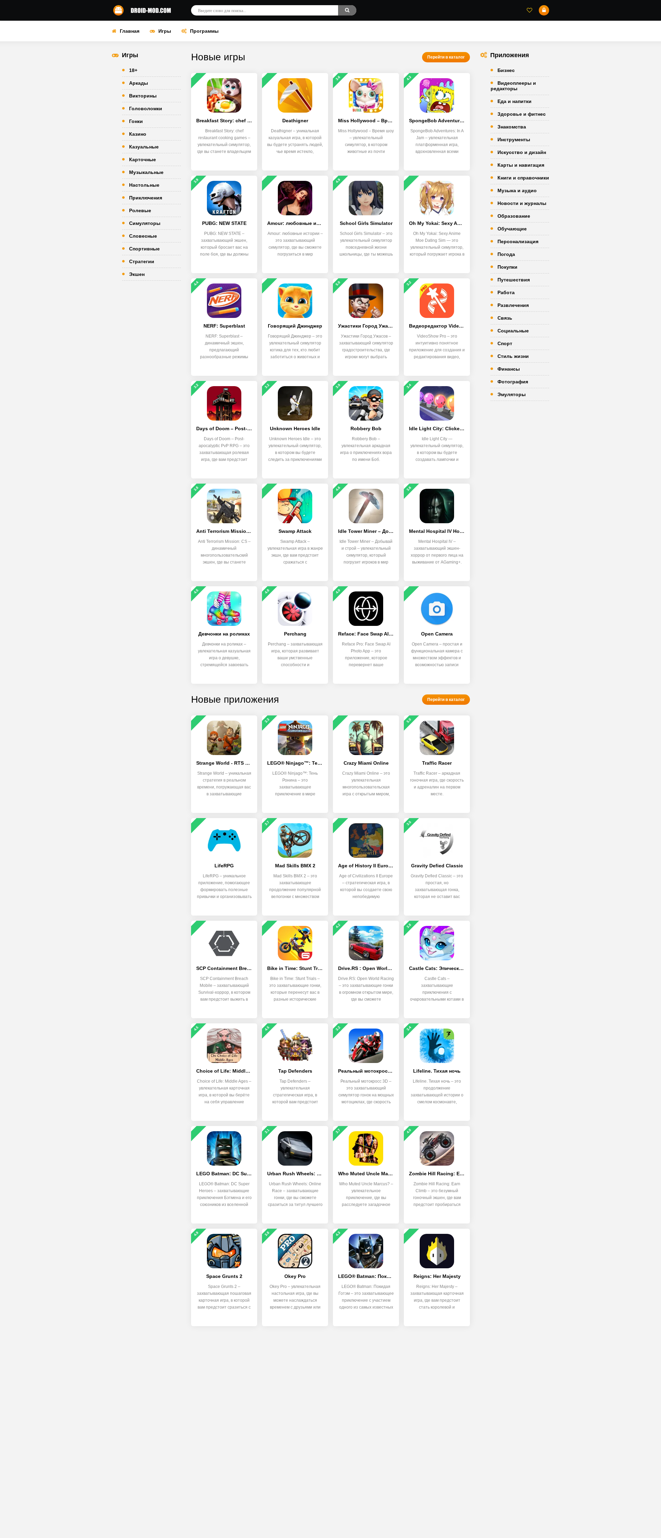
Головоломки (145, 108)
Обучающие (512, 228)
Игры (164, 31)
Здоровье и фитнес (521, 114)
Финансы (508, 369)
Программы (204, 31)
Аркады (138, 83)
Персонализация (517, 241)
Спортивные (144, 248)
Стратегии (141, 261)
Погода (506, 254)
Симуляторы (144, 223)
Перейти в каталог (446, 57)
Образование (513, 216)
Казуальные (144, 146)
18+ (133, 70)
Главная (129, 31)
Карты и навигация (520, 165)
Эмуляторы (511, 394)
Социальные (513, 330)
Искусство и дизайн (521, 152)
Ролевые (140, 210)
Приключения (145, 197)
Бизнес (506, 70)
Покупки (507, 267)
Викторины (143, 96)
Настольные (144, 185)
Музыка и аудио (517, 190)
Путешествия (513, 279)
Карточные (142, 159)
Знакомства (511, 127)
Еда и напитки (514, 101)
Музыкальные (146, 172)
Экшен (137, 274)
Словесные (143, 236)
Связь (504, 318)
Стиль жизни (513, 356)
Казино (137, 134)
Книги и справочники (523, 177)
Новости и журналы (521, 203)
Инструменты (513, 139)
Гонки (136, 121)
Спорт (504, 343)
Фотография (512, 381)
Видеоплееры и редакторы (513, 85)
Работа (506, 292)
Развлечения (513, 305)
